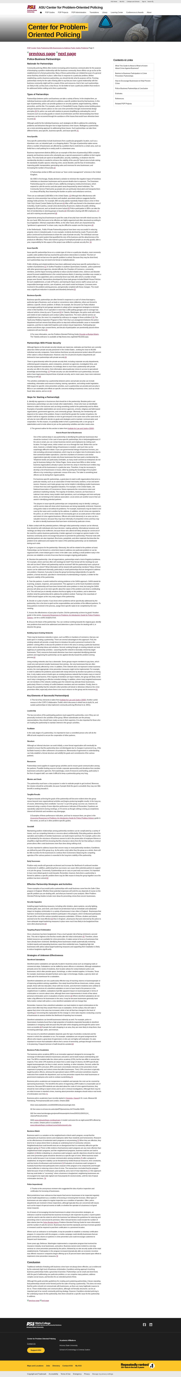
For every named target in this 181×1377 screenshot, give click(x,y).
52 (75, 289)
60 (34, 657)
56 (66, 357)
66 (71, 996)
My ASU (122, 1)
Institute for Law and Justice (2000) (81, 428)
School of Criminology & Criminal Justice (74, 1350)
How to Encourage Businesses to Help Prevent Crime (132, 82)
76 (63, 1163)
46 (65, 211)
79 (57, 1256)
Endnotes (118, 93)
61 (97, 689)
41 (78, 131)
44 (64, 203)
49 (92, 225)
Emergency (77, 1374)
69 (73, 1044)
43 (70, 196)
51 (45, 267)
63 (52, 919)
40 (35, 119)
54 (93, 317)
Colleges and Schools (133, 1)
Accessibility (53, 1374)
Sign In (144, 1)
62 (47, 878)
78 (45, 1178)
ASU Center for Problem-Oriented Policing (71, 7)
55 (46, 330)
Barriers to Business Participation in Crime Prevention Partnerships (131, 74)
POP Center (31, 48)
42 (55, 168)
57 (49, 372)
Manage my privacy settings (102, 1374)
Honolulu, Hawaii (72, 1098)
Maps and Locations (35, 1366)
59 (50, 391)
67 (35, 1013)
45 (69, 208)
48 (56, 213)
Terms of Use (65, 1374)
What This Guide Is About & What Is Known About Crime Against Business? (131, 67)
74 (35, 1153)
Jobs (48, 1366)
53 (60, 312)
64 (46, 924)
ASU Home (114, 1)
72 (78, 1140)
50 (91, 242)
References (119, 98)
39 (36, 111)
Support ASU (36, 1350)
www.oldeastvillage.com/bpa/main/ (48, 1120)
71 (47, 1094)
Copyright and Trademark (36, 1374)
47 (98, 211)
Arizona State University (68, 1345)
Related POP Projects (123, 104)
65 (84, 937)
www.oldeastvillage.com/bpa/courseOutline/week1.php (50, 1125)
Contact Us (31, 1344)
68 (41, 1027)
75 (82, 1158)
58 (40, 377)
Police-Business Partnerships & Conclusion (131, 88)
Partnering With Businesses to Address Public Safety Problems (64, 48)
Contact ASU (67, 1366)
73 (39, 1148)
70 (72, 1077)
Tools (39, 48)
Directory (56, 1366)
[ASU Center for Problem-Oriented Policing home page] (41, 13)
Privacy (87, 1374)
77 (89, 1171)
